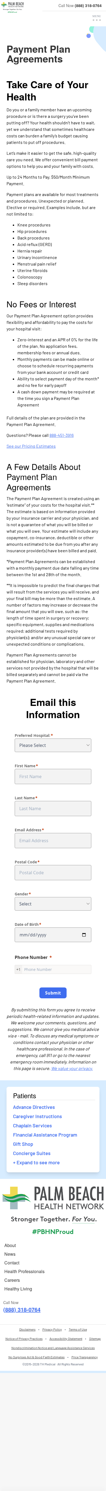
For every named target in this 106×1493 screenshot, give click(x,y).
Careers (12, 1280)
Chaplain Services (32, 1125)
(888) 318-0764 (88, 5)
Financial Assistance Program (45, 1135)
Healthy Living (18, 1289)
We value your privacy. (72, 1068)
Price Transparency (84, 1357)
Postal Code (26, 861)
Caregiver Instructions (37, 1116)
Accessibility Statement (65, 1338)
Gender (21, 894)
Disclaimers (27, 1329)
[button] (97, 18)
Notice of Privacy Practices (24, 1338)
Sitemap (95, 1338)
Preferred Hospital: (32, 735)
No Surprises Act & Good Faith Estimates (36, 1357)
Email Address (28, 829)
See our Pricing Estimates (31, 446)
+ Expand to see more (36, 1162)
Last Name (25, 797)
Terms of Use (78, 1329)
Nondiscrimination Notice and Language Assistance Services (53, 1348)
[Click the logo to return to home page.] (12, 7)
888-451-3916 (61, 435)
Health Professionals (24, 1271)
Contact (11, 1263)
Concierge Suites (32, 1153)
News (9, 1254)
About (10, 1245)
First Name (25, 765)
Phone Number (31, 957)
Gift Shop (23, 1144)
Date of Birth (27, 924)
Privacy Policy (52, 1329)
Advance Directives (34, 1107)
